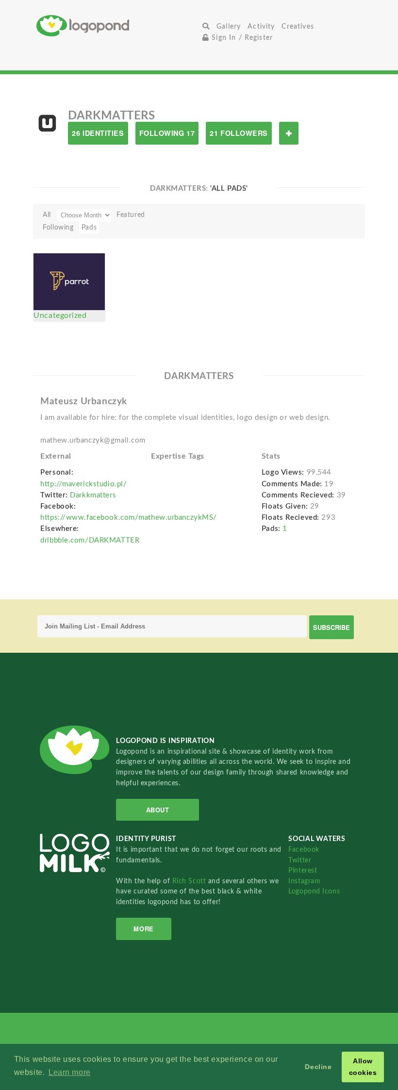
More (143, 928)
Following (58, 227)
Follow (288, 133)
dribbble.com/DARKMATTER (89, 540)
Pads (89, 227)
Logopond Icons (314, 891)
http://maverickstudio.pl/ (83, 484)
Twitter (299, 860)
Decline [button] (318, 1067)
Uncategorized (59, 315)
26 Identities (98, 133)
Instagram (304, 881)
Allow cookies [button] (363, 1066)
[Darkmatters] (47, 124)
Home (117, 25)
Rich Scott (190, 881)
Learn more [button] (70, 1072)
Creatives (298, 26)
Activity (261, 26)
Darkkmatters (93, 495)
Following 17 (167, 133)
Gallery (228, 26)
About (157, 809)
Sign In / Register (241, 37)
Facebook (303, 849)
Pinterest (302, 870)
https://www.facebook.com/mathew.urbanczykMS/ (128, 517)
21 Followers (239, 133)
